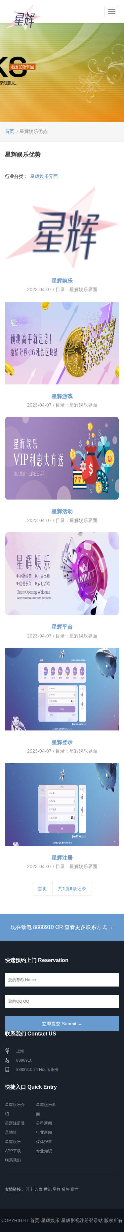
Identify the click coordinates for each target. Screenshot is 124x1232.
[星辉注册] (62, 804)
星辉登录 (62, 742)
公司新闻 (44, 1123)
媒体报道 (44, 1141)
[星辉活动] (62, 458)
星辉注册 (62, 857)
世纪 (48, 1189)
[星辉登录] (62, 689)
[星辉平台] (62, 573)
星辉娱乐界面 (44, 176)
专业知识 (44, 1151)
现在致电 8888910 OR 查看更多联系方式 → (62, 927)
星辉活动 (62, 511)
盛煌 (65, 1189)
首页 (9, 131)
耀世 (74, 1189)
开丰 (30, 1189)
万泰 (39, 1189)
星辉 (57, 1189)
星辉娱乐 (62, 281)
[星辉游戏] (62, 343)
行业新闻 (44, 1132)
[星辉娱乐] (62, 227)
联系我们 (13, 1160)
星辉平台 (62, 627)
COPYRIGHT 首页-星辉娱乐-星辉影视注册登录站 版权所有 (62, 1220)
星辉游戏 (62, 396)
